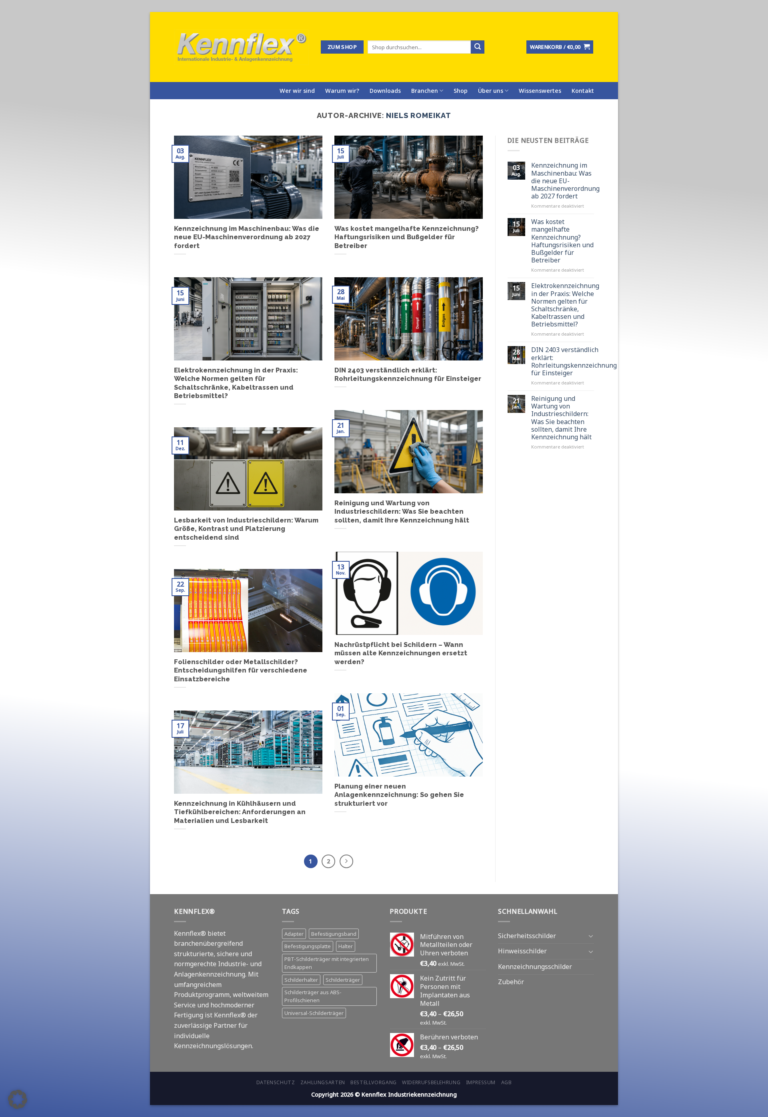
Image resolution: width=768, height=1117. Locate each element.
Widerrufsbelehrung (431, 1082)
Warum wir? (342, 90)
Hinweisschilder (522, 951)
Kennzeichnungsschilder (535, 966)
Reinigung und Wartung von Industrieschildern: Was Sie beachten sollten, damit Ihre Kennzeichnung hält (401, 511)
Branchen (424, 90)
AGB (506, 1082)
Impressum (481, 1082)
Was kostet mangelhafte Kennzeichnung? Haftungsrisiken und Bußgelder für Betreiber (406, 237)
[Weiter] (346, 861)
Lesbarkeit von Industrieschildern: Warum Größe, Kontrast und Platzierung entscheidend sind (246, 528)
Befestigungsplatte (307, 946)
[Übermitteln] (477, 47)
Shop (461, 90)
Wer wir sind (297, 90)
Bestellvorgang (373, 1082)
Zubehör (511, 981)
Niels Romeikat (418, 115)
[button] (17, 1099)
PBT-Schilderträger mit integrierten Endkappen (326, 963)
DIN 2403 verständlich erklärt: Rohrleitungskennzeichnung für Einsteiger (407, 374)
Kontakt (583, 90)
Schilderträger (343, 979)
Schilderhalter (301, 979)
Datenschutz (275, 1082)
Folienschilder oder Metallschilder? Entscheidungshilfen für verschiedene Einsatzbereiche (240, 670)
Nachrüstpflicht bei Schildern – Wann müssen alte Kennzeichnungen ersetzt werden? (400, 653)
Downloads (385, 90)
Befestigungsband (333, 933)
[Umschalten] (591, 936)
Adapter (294, 933)
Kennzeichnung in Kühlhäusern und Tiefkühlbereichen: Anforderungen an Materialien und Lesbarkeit (240, 812)
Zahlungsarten (322, 1082)
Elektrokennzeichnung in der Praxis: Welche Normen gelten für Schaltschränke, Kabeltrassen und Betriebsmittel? (236, 383)
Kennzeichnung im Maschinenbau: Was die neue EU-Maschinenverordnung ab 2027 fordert (246, 237)
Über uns (490, 90)
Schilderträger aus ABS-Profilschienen (313, 996)
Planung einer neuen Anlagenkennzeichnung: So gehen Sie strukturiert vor (399, 794)
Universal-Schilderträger (314, 1013)
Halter (345, 946)
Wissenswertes (540, 90)
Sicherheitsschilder (527, 935)
